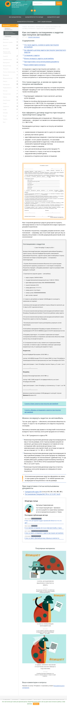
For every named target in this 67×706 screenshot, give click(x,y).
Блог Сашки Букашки (45, 21)
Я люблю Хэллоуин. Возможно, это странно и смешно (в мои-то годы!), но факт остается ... (45, 675)
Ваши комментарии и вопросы (34, 65)
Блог (4, 122)
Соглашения (34, 525)
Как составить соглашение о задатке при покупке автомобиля (44, 533)
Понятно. (36, 704)
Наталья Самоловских (34, 37)
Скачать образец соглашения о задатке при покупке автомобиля (43, 411)
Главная (24, 26)
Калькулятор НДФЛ (53, 17)
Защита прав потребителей (7, 52)
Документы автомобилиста (8, 29)
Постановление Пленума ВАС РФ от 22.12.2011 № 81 (42, 494)
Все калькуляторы (15, 17)
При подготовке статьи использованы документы (41, 62)
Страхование (8, 36)
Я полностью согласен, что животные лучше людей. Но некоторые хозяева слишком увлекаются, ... (45, 591)
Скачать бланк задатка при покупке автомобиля (41, 404)
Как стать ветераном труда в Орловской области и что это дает (43, 522)
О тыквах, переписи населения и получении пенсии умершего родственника (45, 666)
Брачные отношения (36, 536)
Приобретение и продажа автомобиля (47, 26)
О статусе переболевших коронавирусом (45, 625)
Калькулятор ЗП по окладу (34, 17)
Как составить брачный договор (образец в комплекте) (42, 538)
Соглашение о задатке (32, 55)
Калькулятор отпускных (25, 21)
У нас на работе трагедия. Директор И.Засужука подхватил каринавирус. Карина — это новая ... (45, 632)
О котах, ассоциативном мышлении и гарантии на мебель (45, 583)
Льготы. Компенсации (36, 518)
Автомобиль (31, 26)
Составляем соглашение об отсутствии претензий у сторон (44, 528)
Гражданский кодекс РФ (33, 492)
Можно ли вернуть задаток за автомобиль (39, 58)
